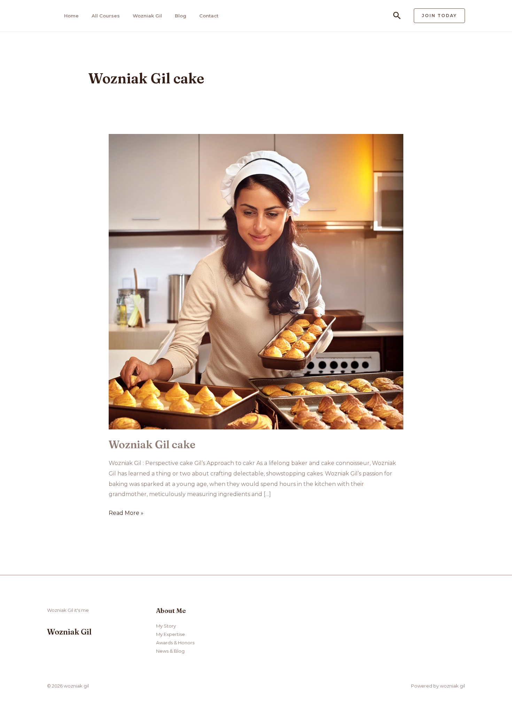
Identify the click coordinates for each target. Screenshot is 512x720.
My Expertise (170, 634)
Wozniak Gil (147, 15)
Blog (180, 15)
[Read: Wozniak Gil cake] (256, 281)
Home (71, 15)
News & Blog (170, 651)
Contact (208, 15)
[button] (397, 16)
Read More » (126, 513)
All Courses (106, 15)
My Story (166, 626)
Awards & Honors (175, 642)
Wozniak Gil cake (152, 444)
